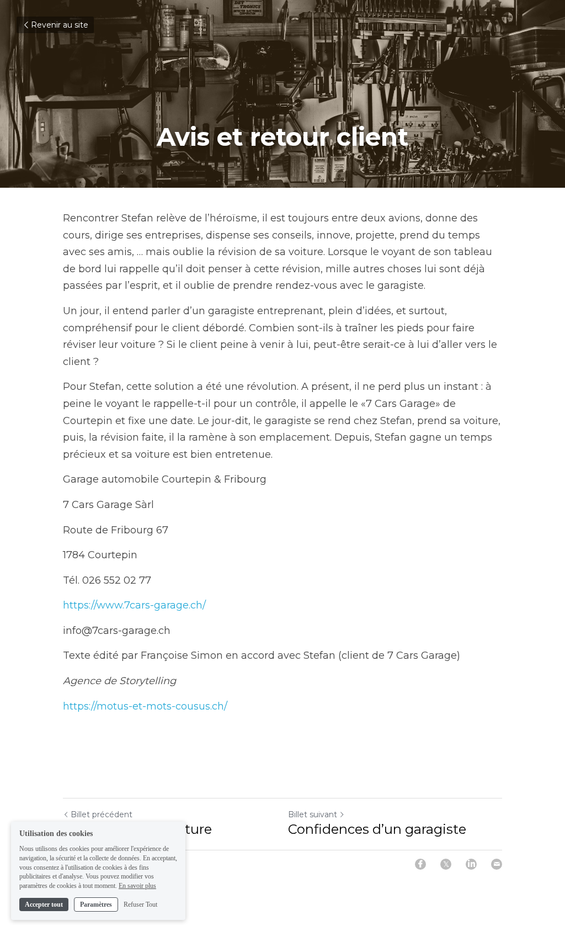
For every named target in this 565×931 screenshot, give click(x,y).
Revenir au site (59, 25)
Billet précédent (101, 814)
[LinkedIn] (471, 864)
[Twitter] (445, 864)
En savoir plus (137, 886)
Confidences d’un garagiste (377, 829)
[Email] (496, 864)
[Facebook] (420, 864)
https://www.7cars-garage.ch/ (134, 605)
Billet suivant (312, 814)
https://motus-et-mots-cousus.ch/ (145, 706)
